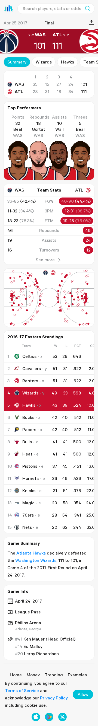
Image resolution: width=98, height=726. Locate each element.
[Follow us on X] (62, 716)
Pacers (29, 429)
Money (33, 675)
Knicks (28, 490)
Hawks (67, 62)
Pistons (29, 466)
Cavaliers (31, 368)
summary (16, 62)
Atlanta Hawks (31, 553)
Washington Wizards (35, 560)
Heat (27, 454)
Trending (54, 675)
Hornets (30, 478)
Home (16, 675)
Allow (83, 694)
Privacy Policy (54, 698)
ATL (19, 91)
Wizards (44, 62)
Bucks (28, 417)
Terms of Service (22, 690)
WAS (19, 84)
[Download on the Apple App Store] (36, 717)
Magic (28, 503)
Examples (77, 675)
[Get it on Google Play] (49, 717)
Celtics (29, 356)
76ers (28, 515)
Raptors (30, 381)
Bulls (27, 442)
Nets (27, 527)
